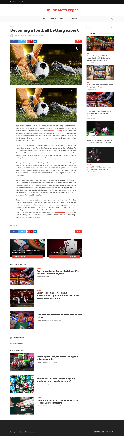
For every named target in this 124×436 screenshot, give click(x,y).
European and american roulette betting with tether (59, 316)
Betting (89, 164)
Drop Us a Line (14, 1)
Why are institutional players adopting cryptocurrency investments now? (56, 379)
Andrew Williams (43, 276)
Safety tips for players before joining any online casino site (57, 358)
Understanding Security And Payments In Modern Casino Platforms (57, 401)
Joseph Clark (42, 384)
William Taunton (43, 301)
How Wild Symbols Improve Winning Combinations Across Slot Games (99, 141)
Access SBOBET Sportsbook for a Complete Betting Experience (99, 168)
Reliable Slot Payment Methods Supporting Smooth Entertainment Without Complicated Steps (99, 58)
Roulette (62, 19)
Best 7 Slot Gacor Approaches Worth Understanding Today (100, 86)
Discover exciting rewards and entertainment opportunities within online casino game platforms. (58, 295)
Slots (88, 53)
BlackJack (73, 19)
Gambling (53, 19)
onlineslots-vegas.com (28, 432)
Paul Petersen (43, 406)
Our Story (21, 1)
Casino (43, 19)
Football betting (56, 131)
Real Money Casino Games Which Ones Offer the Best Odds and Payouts (58, 272)
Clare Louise (20, 35)
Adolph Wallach (43, 320)
